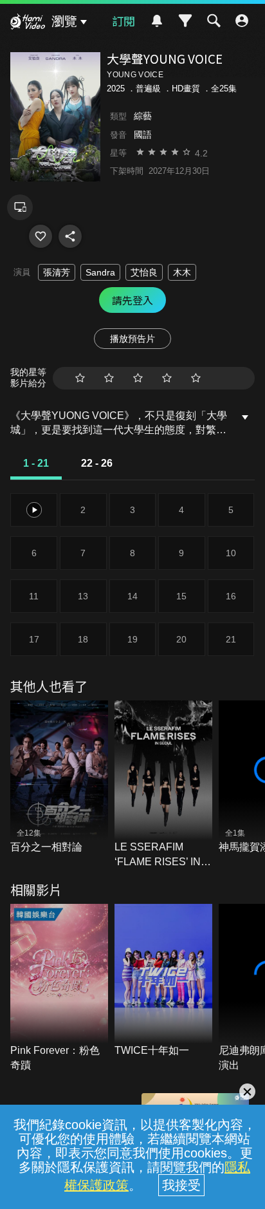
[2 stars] (109, 378)
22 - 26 (97, 463)
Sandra (100, 272)
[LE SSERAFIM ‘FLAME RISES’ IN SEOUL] (163, 784)
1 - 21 (36, 463)
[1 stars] (80, 378)
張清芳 (56, 272)
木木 (182, 272)
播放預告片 (132, 338)
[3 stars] (137, 378)
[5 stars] (195, 378)
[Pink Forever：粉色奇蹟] (59, 988)
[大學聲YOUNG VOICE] (40, 236)
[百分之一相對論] (59, 777)
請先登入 (132, 300)
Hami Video (27, 23)
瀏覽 (64, 21)
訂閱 (123, 20)
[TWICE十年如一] (163, 981)
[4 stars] (166, 378)
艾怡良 (144, 272)
